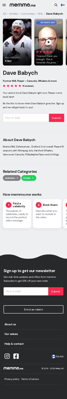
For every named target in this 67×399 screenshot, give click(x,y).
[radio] (37, 51)
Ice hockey (28, 14)
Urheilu (13, 14)
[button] (48, 56)
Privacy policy (11, 379)
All (4, 14)
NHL (40, 14)
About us (10, 324)
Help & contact (14, 344)
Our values (11, 334)
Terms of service (30, 379)
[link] (62, 5)
